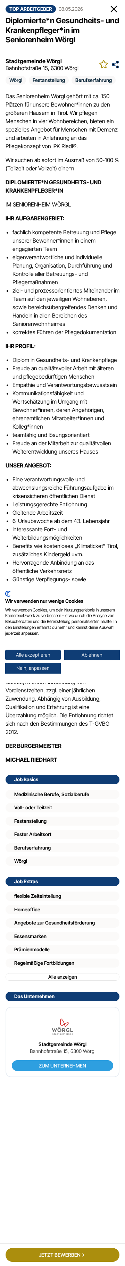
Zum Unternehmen (62, 1066)
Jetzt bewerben (60, 1255)
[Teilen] (115, 64)
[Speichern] (103, 64)
